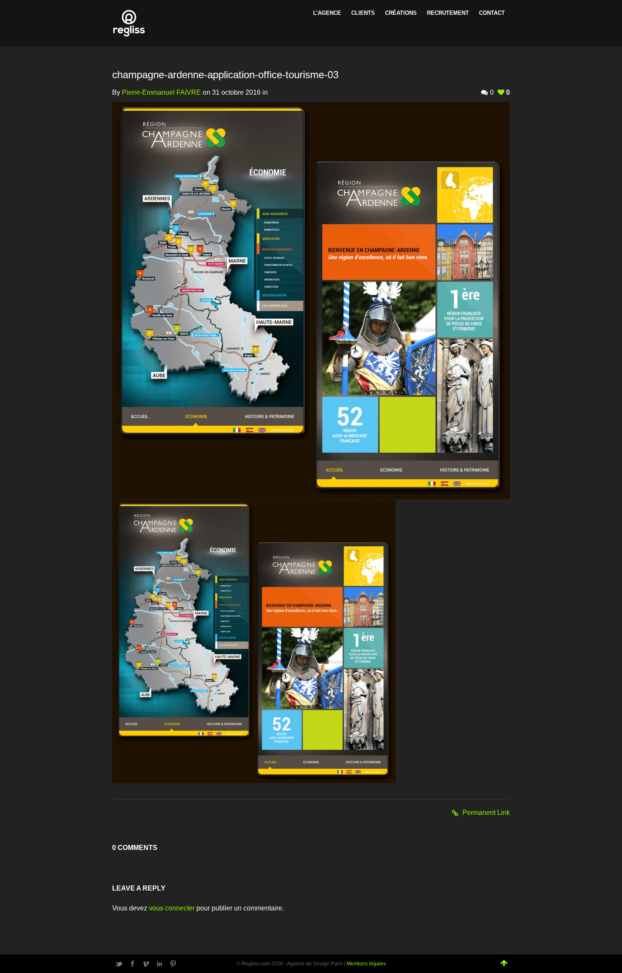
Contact (492, 13)
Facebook (132, 963)
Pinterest (173, 963)
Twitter (119, 963)
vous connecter (172, 908)
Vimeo (146, 963)
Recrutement (448, 13)
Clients (363, 13)
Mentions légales (366, 964)
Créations (401, 13)
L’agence (327, 13)
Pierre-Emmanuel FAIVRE (161, 92)
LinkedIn (159, 963)
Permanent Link (486, 812)
